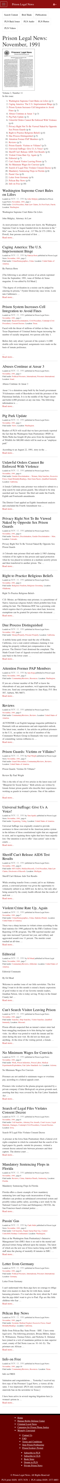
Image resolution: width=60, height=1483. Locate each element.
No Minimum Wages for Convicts (24, 164)
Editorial (13, 158)
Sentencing (42, 1178)
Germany (13, 1276)
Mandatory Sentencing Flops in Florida (26, 170)
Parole (53, 204)
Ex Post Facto (44, 204)
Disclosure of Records (17, 871)
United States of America (19, 764)
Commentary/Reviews (20, 678)
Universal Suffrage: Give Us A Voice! (26, 148)
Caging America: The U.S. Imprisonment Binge (30, 104)
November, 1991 (18, 201)
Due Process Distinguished (21, 135)
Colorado (13, 539)
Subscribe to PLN (32, 1452)
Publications (41, 14)
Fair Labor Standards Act (32, 1065)
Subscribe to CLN (32, 1455)
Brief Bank (27, 14)
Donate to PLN (31, 1462)
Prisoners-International (45, 376)
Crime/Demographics (20, 261)
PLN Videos (10, 28)
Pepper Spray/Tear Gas (32, 1230)
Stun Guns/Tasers (34, 479)
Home (20, 1417)
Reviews (12, 142)
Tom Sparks (31, 815)
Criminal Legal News (27, 1424)
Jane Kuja (31, 672)
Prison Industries (23, 1062)
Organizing (16, 821)
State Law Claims (31, 204)
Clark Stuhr (31, 1225)
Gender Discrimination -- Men (43, 536)
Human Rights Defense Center (31, 1420)
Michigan (37, 871)
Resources (34, 678)
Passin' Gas (14, 174)
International (31, 376)
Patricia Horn (32, 255)
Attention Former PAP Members (23, 139)
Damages (13, 1125)
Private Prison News (33, 1465)
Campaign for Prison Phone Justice (33, 1427)
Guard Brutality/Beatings (17, 479)
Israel (12, 379)
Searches (15, 1019)
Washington (14, 207)
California (13, 481)
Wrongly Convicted (26, 1430)
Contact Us (27, 1435)
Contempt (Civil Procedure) (28, 1125)
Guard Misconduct (19, 761)
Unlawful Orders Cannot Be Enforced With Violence (33, 119)
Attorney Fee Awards (31, 1122)
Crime (31, 261)
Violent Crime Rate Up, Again (22, 154)
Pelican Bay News (17, 180)
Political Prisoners (19, 376)
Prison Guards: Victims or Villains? (25, 145)
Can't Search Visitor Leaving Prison (25, 161)
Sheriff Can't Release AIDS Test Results (27, 151)
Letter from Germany (18, 177)
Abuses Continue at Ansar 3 (21, 113)
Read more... (8, 237)
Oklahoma (6, 588)
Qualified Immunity (49, 479)
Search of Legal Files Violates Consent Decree (30, 167)
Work (14, 1062)
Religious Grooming (35, 585)
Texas (35, 323)
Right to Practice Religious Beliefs (24, 132)
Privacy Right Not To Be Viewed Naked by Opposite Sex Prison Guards (26, 522)
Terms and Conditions (32, 1441)
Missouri (21, 1022)
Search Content (11, 14)
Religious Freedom (19, 585)
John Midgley (32, 199)
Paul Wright (31, 755)
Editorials (33, 964)
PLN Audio (29, 21)
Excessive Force (39, 1323)
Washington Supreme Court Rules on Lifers (28, 100)
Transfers (15, 536)
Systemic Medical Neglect (22, 1323)
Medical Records (28, 868)
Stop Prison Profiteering (33, 1444)
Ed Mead (30, 958)
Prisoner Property (32, 635)
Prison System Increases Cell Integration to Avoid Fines (23, 308)
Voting (24, 821)
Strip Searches (43, 476)
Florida (5, 1181)
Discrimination (25, 536)
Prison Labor (36, 1062)
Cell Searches (17, 1122)
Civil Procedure (18, 204)
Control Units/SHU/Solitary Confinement (24, 1232)
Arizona (53, 1065)
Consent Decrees (18, 323)
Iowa (12, 1127)
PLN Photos (43, 21)
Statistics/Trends (41, 918)
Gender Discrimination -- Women (24, 476)
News (14, 425)
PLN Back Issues (12, 21)
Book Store (29, 1459)
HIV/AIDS (16, 868)
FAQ (24, 1438)
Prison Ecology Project (32, 1447)
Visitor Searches (38, 1019)
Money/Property (18, 635)
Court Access (45, 1122)
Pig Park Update (16, 116)
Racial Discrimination (20, 320)
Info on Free (14, 183)
